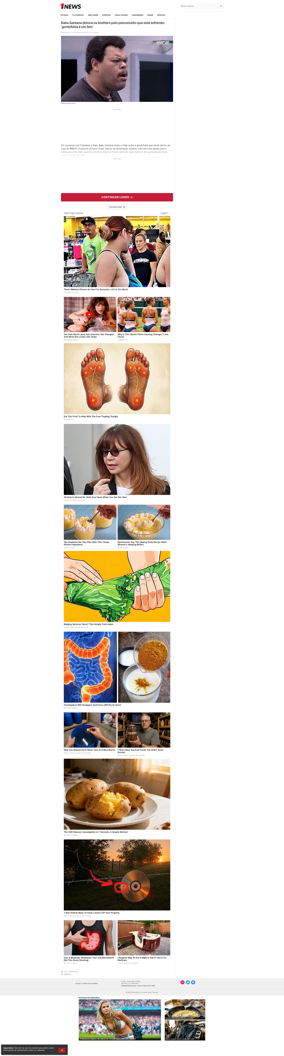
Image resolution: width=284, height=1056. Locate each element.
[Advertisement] (117, 126)
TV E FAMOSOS (78, 15)
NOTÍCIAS (64, 15)
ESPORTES (106, 15)
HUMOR (150, 15)
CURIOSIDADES (137, 15)
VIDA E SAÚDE (93, 15)
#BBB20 (67, 974)
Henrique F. (96, 32)
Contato (78, 983)
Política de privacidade (90, 983)
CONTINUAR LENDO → (117, 197)
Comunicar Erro (115, 207)
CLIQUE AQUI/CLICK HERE (146, 986)
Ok (62, 1050)
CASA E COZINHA (121, 15)
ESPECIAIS (161, 15)
